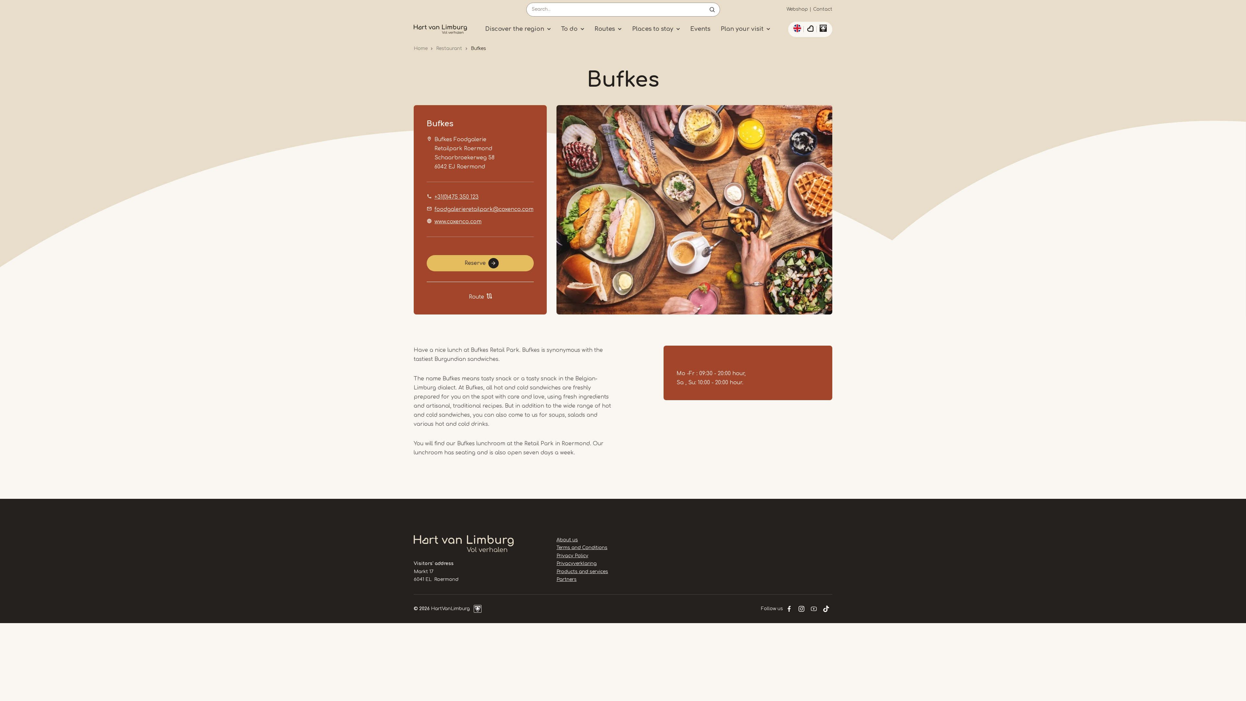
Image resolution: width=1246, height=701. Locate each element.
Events (700, 29)
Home (421, 48)
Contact (822, 9)
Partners (566, 579)
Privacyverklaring (576, 563)
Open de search (712, 10)
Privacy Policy (572, 555)
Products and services (582, 571)
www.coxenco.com (458, 222)
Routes (604, 29)
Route (476, 297)
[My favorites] (810, 29)
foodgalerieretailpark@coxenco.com (483, 209)
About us (567, 539)
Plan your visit (742, 29)
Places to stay (652, 29)
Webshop (797, 9)
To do (569, 29)
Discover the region (514, 29)
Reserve (475, 263)
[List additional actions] (796, 28)
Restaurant (449, 48)
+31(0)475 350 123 (456, 197)
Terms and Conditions (581, 547)
